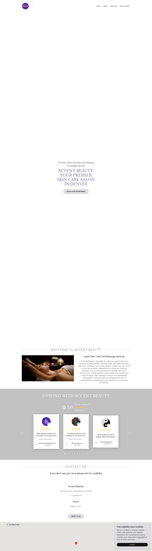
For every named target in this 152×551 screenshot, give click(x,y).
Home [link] (98, 6)
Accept (132, 545)
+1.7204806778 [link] (76, 495)
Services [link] (114, 6)
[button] (81, 506)
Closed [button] (78, 506)
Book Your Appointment (76, 191)
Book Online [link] (124, 6)
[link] (28, 6)
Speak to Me (75, 516)
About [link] (105, 6)
